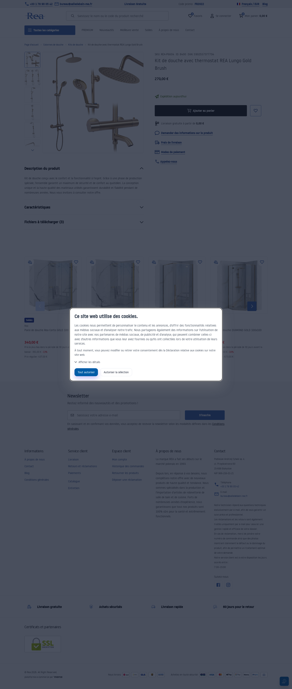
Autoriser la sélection (116, 372)
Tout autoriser (86, 372)
